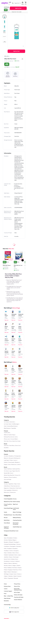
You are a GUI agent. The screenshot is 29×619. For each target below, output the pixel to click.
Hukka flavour (7, 486)
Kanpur (10, 557)
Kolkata (12, 559)
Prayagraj (10, 569)
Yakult (5, 469)
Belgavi (14, 540)
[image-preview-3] (4, 31)
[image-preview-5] (4, 41)
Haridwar (10, 552)
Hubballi (6, 555)
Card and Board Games (12, 426)
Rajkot (5, 572)
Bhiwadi (11, 542)
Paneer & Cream (6, 11)
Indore (15, 555)
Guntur (11, 550)
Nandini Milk (6, 473)
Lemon (15, 460)
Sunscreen (12, 422)
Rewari (9, 572)
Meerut (10, 563)
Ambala (15, 538)
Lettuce (19, 464)
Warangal (16, 578)
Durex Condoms (12, 477)
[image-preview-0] (4, 16)
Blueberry (17, 462)
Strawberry (11, 456)
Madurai (6, 563)
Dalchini (5, 462)
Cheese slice (12, 488)
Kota (16, 559)
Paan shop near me (15, 486)
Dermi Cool (17, 445)
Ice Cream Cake (7, 424)
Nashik (18, 565)
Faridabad (9, 548)
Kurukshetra (6, 561)
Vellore (5, 578)
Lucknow (12, 561)
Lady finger (6, 460)
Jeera (9, 464)
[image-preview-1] (4, 21)
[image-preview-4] (4, 36)
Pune (20, 569)
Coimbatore (6, 546)
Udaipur (5, 576)
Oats (5, 426)
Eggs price (6, 488)
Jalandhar (6, 557)
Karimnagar (15, 557)
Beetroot (6, 458)
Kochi (9, 559)
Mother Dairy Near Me (9, 475)
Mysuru (10, 565)
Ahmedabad (9, 538)
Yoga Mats (13, 428)
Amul (11, 473)
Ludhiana (17, 561)
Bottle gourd (17, 458)
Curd (18, 484)
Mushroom (13, 464)
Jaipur (19, 555)
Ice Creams (6, 422)
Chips (15, 484)
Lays (10, 471)
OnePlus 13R (7, 432)
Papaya (5, 464)
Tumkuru (19, 574)
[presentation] (10, 11)
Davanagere (12, 546)
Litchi (16, 437)
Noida (5, 567)
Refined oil (14, 490)
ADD (10, 259)
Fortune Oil (17, 475)
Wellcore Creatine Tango (9, 434)
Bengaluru (6, 542)
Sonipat (11, 574)
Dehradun (18, 546)
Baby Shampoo (7, 428)
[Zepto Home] (4, 3)
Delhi (5, 548)
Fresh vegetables (7, 490)
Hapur (5, 552)
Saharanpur (14, 572)
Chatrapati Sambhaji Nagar (10, 544)
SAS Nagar (6, 574)
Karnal (5, 559)
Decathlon (6, 447)
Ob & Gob (6, 445)
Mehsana (15, 563)
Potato (11, 460)
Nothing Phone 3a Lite (9, 437)
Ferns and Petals (7, 479)
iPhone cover (7, 439)
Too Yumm (6, 471)
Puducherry (15, 569)
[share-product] (22, 59)
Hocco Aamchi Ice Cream (14, 441)
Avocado (6, 456)
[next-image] (23, 46)
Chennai (18, 544)
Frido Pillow (11, 445)
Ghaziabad (14, 548)
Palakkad (9, 567)
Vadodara (10, 576)
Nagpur (14, 565)
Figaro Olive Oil (15, 471)
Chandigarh (16, 542)
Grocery (6, 484)
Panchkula (14, 567)
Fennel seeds (11, 462)
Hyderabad (10, 555)
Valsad (14, 576)
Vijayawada (10, 578)
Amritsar (6, 540)
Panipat (19, 567)
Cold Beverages (15, 424)
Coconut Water (14, 439)
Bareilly (10, 540)
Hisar (13, 552)
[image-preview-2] (4, 26)
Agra (5, 538)
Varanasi (19, 576)
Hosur (17, 552)
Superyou (6, 477)
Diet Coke (6, 441)
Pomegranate (17, 456)
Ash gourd (11, 458)
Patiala (5, 569)
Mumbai (6, 565)
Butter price (6, 492)
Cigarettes (10, 484)
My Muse (10, 469)
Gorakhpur (6, 550)
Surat (15, 574)
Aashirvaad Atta (16, 469)
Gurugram (16, 550)
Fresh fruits (18, 488)
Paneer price (13, 492)
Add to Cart (18, 8)
